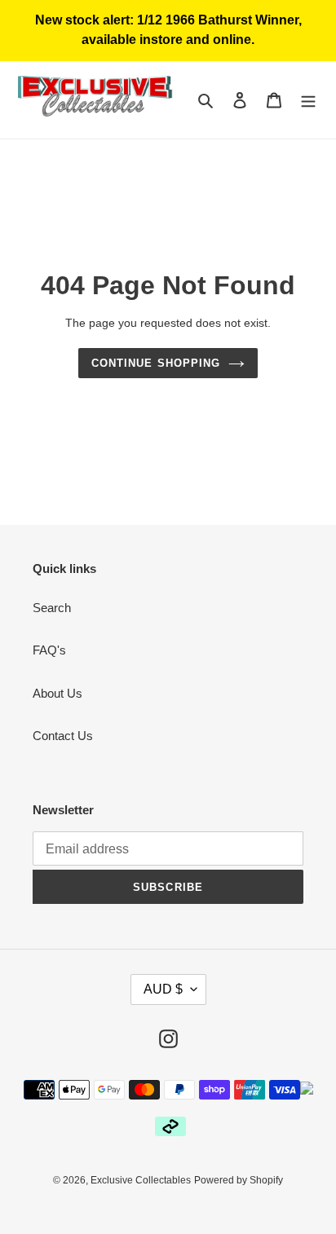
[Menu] (308, 99)
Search (52, 608)
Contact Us (63, 736)
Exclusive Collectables (141, 1180)
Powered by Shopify (238, 1180)
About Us (57, 693)
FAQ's (49, 650)
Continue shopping (155, 363)
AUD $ (163, 989)
